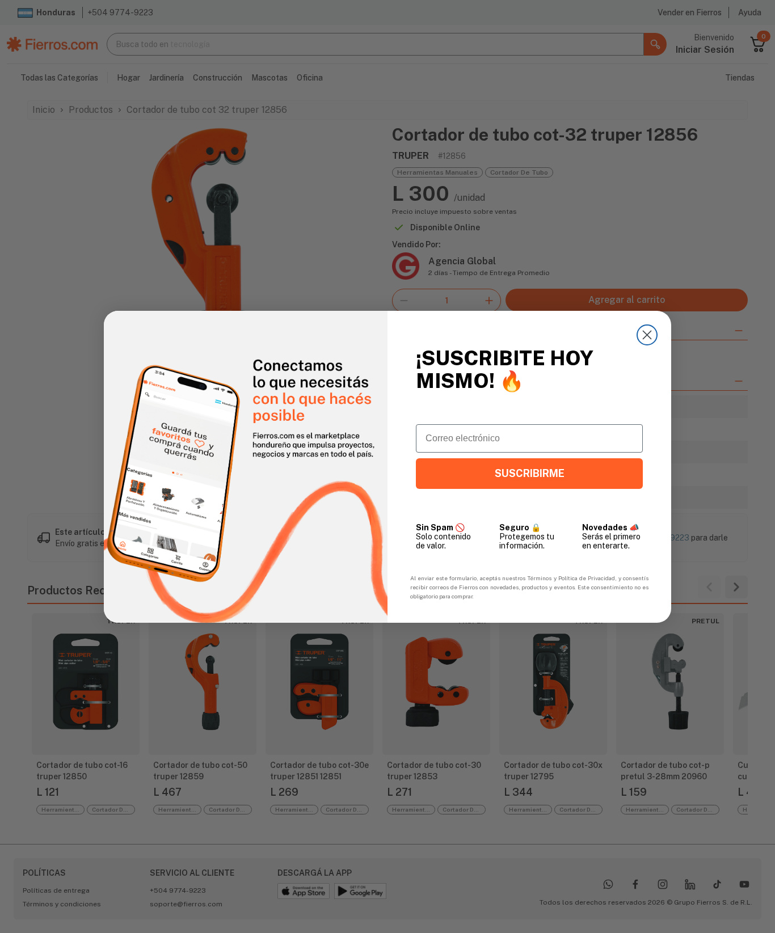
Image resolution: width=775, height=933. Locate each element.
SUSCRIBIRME (530, 473)
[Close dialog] (647, 335)
